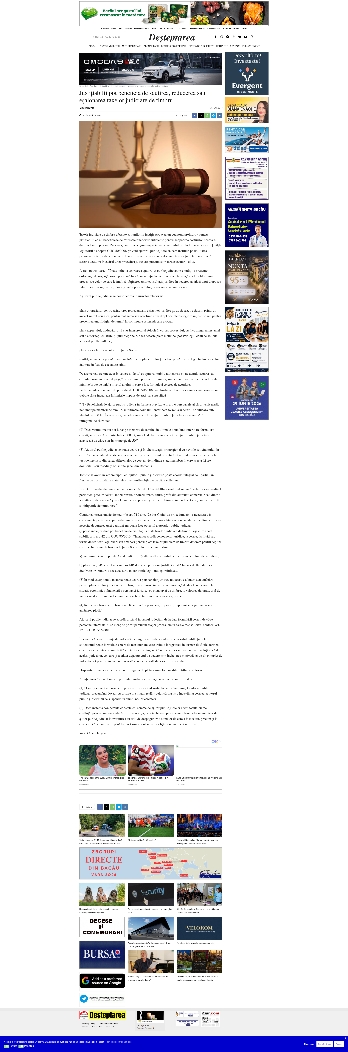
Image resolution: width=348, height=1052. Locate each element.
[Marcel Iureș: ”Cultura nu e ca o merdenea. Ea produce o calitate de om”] (151, 961)
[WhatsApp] (207, 115)
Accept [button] (339, 1044)
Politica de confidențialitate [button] (119, 1042)
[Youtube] (245, 37)
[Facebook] (215, 37)
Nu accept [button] (309, 1044)
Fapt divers (94, 86)
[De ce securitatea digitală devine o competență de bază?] (151, 894)
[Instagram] (221, 37)
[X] (201, 115)
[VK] (219, 115)
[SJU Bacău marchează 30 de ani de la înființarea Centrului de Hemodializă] (199, 894)
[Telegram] (227, 37)
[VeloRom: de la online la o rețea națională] (199, 928)
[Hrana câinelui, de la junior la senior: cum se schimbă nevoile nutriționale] (102, 894)
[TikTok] (233, 37)
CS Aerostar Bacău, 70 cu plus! (142, 840)
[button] (251, 36)
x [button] (346, 1038)
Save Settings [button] (324, 1044)
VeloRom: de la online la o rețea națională (195, 943)
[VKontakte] (239, 37)
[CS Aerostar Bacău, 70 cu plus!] (151, 825)
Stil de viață (83, 86)
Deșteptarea (87, 107)
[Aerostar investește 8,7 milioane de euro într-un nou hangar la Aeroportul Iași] (151, 928)
